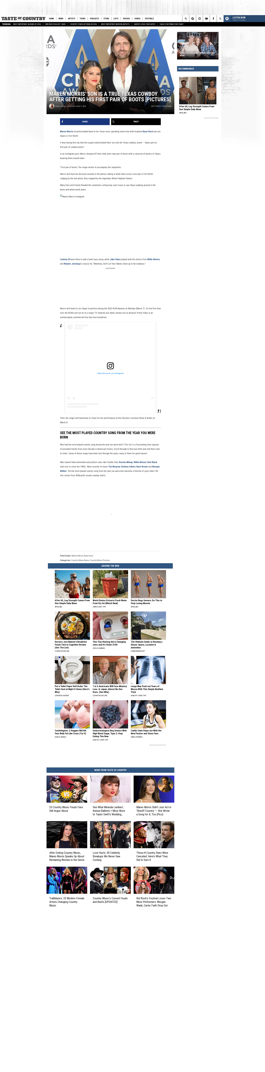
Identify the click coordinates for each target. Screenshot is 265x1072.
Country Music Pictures (100, 560)
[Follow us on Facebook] (213, 18)
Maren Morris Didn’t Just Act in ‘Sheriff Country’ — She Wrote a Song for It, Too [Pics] (153, 811)
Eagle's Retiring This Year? (171, 24)
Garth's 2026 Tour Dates (144, 24)
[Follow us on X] (220, 18)
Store (106, 18)
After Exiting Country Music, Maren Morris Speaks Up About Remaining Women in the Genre (66, 856)
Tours (82, 18)
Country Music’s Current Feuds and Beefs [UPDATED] (110, 900)
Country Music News (80, 560)
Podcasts (94, 18)
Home (51, 18)
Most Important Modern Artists (115, 24)
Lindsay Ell (65, 259)
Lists (116, 18)
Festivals (149, 18)
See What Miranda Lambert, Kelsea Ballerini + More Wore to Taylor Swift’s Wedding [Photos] (109, 811)
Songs (137, 18)
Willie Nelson (153, 259)
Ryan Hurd (148, 131)
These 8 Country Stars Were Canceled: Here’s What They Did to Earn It (152, 856)
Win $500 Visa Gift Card (55, 24)
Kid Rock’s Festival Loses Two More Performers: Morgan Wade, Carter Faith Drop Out (153, 902)
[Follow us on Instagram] (199, 18)
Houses (126, 18)
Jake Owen (115, 259)
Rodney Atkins (128, 466)
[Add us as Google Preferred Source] (192, 18)
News (61, 18)
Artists (71, 18)
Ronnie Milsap (126, 462)
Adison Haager (60, 106)
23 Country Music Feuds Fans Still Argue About (66, 809)
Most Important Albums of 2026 (27, 24)
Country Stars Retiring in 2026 (83, 24)
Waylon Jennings (72, 263)
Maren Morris (66, 131)
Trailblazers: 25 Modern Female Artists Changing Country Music (66, 902)
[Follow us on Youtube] (206, 18)
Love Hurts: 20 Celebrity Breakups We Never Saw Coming (106, 856)
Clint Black (152, 462)
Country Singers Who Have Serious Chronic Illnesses (197, 54)
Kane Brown (142, 466)
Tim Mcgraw (114, 466)
